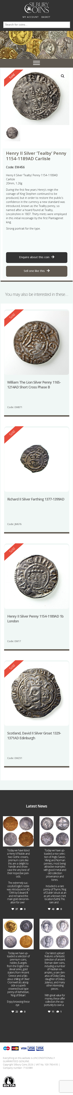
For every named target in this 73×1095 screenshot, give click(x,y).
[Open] (18, 831)
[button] (62, 76)
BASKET (45, 16)
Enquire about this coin (34, 257)
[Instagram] (30, 843)
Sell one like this (34, 271)
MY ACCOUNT (31, 16)
